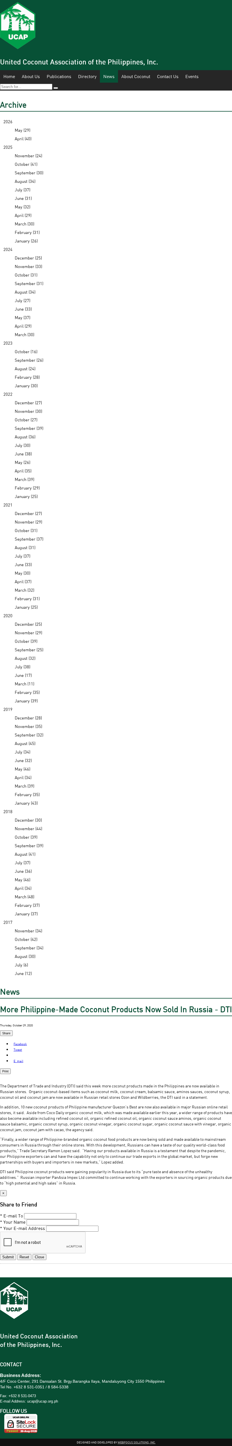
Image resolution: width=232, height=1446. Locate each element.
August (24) (25, 368)
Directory (87, 76)
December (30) (28, 820)
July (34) (22, 751)
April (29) (23, 215)
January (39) (26, 700)
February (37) (27, 905)
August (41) (25, 854)
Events (192, 76)
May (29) (22, 130)
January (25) (26, 496)
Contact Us (168, 76)
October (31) (26, 274)
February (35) (27, 692)
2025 (7, 147)
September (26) (29, 360)
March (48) (24, 896)
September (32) (29, 734)
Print (5, 1071)
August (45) (25, 743)
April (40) (23, 138)
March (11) (24, 683)
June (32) (23, 760)
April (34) (23, 777)
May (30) (22, 573)
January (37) (26, 913)
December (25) (28, 257)
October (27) (26, 419)
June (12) (23, 973)
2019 (7, 709)
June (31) (23, 198)
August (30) (25, 956)
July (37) (22, 189)
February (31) (27, 232)
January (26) (26, 240)
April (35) (23, 470)
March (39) (24, 479)
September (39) (29, 428)
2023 (7, 343)
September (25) (29, 649)
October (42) (26, 939)
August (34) (25, 181)
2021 (7, 504)
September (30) (29, 172)
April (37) (23, 581)
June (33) (23, 308)
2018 (7, 811)
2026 (7, 121)
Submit (8, 1257)
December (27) (28, 402)
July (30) (22, 445)
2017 (7, 922)
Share (6, 1033)
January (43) (26, 802)
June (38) (23, 453)
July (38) (22, 666)
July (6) (21, 964)
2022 (7, 394)
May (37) (22, 317)
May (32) (22, 206)
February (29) (27, 487)
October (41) (26, 164)
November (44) (28, 828)
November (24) (28, 155)
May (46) (22, 768)
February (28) (27, 377)
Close (39, 1257)
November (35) (28, 726)
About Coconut (135, 76)
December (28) (28, 717)
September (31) (29, 283)
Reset (24, 1257)
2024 (7, 249)
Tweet (18, 1049)
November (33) (28, 266)
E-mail (18, 1061)
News (109, 76)
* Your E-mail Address (22, 1228)
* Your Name (12, 1222)
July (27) (22, 300)
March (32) (24, 590)
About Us (31, 76)
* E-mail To (11, 1216)
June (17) (23, 675)
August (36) (25, 436)
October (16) (26, 351)
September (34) (29, 947)
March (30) (24, 223)
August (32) (25, 658)
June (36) (23, 871)
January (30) (26, 385)
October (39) (26, 641)
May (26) (22, 462)
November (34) (28, 930)
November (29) (28, 521)
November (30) (28, 411)
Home (9, 76)
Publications (59, 76)
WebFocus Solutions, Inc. (137, 1442)
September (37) (29, 538)
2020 (7, 615)
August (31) (25, 547)
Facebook (20, 1044)
